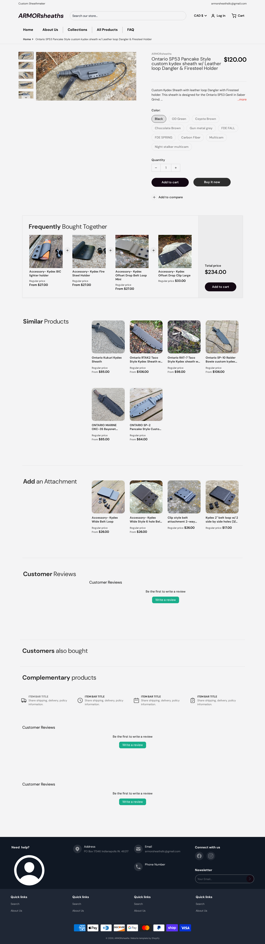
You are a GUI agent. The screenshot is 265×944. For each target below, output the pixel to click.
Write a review (165, 600)
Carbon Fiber (190, 137)
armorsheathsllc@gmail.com (229, 3)
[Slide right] (134, 76)
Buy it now (212, 182)
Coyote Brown (205, 119)
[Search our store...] (181, 15)
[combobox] (128, 15)
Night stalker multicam (172, 147)
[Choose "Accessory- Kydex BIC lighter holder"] (59, 238)
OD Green (179, 119)
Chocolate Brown (168, 128)
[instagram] (211, 856)
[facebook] (199, 856)
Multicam (216, 137)
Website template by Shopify (144, 938)
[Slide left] (38, 76)
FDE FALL (228, 128)
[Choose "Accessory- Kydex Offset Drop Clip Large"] (188, 238)
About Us (16, 910)
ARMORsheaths (122, 938)
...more (242, 99)
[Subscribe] (250, 879)
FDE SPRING (163, 137)
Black (159, 119)
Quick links (19, 897)
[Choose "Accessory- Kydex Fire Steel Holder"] (102, 238)
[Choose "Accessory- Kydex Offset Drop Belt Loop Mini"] (145, 238)
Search (15, 904)
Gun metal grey (201, 128)
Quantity (158, 160)
